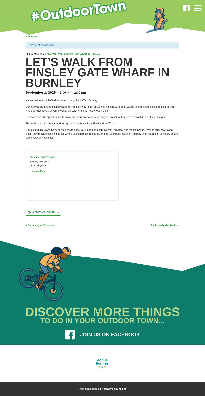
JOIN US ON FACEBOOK (110, 334)
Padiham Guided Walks (165, 225)
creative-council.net (115, 388)
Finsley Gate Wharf (42, 157)
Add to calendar (44, 212)
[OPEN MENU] (197, 7)
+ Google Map (37, 171)
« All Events (32, 36)
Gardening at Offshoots (40, 225)
